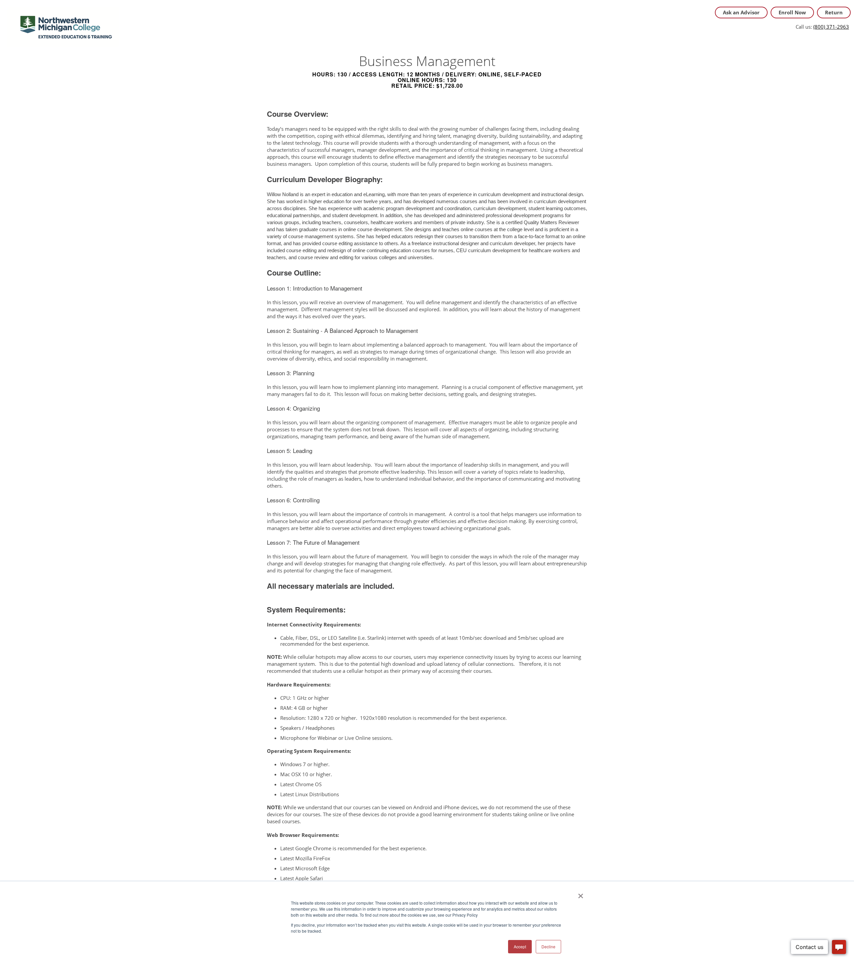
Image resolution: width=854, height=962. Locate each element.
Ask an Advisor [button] (741, 12)
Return (834, 12)
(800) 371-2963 (831, 26)
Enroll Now (792, 12)
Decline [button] (548, 946)
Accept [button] (520, 946)
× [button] (580, 894)
